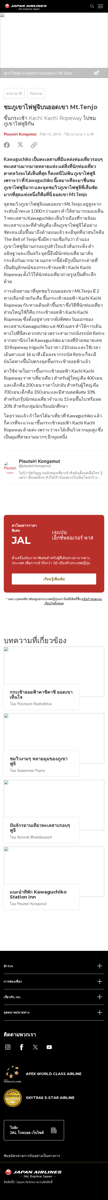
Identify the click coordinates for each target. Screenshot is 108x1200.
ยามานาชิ (14, 93)
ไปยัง (27, 1130)
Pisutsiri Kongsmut (20, 134)
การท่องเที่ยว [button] (13, 981)
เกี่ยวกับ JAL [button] (12, 997)
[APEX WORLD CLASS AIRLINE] (42, 1080)
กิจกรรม (36, 93)
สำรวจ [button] (8, 966)
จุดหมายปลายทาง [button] (17, 1012)
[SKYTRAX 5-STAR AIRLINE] (39, 1105)
